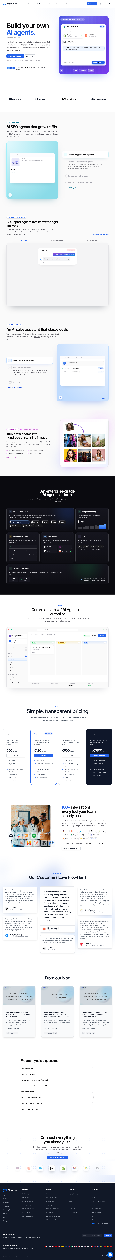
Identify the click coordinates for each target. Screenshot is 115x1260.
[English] (59, 1246)
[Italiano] (72, 1246)
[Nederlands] (82, 1246)
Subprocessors (96, 1212)
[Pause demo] (61, 70)
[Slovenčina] (98, 1246)
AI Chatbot (6, 1206)
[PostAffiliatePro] (16, 99)
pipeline (37, 337)
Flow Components (27, 1201)
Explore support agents (99, 234)
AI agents (24, 45)
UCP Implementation (51, 1219)
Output (91, 70)
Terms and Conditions (98, 1201)
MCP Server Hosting (51, 1197)
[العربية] (46, 1246)
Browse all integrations (70, 848)
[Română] (95, 1246)
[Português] (92, 1246)
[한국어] (79, 1246)
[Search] (84, 3)
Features (39, 3)
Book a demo (30, 56)
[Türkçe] (105, 1246)
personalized (54, 334)
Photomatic (6, 1213)
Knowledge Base (73, 1194)
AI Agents (6, 1202)
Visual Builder (26, 1212)
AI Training (48, 1205)
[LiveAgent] (40, 99)
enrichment (27, 366)
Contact (94, 1197)
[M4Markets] (69, 99)
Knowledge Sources (28, 1208)
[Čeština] (50, 1246)
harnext (5, 1217)
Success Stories (73, 1212)
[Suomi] (66, 1246)
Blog (70, 1197)
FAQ (70, 1205)
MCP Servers (26, 1194)
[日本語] (75, 1246)
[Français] (69, 1246)
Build (75, 70)
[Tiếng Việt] (108, 1246)
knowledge (26, 232)
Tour (4, 1195)
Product (30, 3)
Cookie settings (96, 1219)
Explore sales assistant (15, 387)
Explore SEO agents (70, 188)
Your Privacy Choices (101, 1223)
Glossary (71, 1201)
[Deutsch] (56, 1246)
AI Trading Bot (7, 1210)
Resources (59, 3)
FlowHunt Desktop (27, 1216)
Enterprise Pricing (99, 755)
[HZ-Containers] (98, 99)
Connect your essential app (56, 1157)
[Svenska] (101, 1246)
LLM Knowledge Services (52, 1216)
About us (94, 1194)
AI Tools (5, 1198)
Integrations (25, 1197)
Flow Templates (26, 1205)
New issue (102, 635)
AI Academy (72, 1208)
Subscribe (108, 1235)
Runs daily (83, 70)
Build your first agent (14, 56)
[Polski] (88, 1246)
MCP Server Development (53, 1194)
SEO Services (49, 1212)
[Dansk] (53, 1246)
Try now (15, 755)
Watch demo (10, 457)
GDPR (93, 1216)
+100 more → (94, 838)
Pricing (68, 3)
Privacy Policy (96, 1205)
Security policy (96, 1208)
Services (49, 3)
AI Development (50, 1201)
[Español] (62, 1246)
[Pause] (10, 195)
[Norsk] (85, 1246)
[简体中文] (111, 1246)
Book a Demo (92, 3)
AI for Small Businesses (52, 1208)
